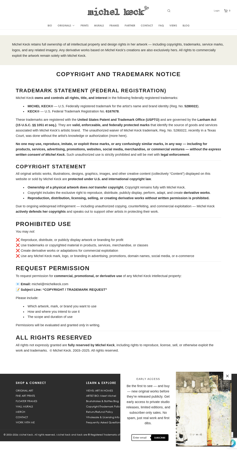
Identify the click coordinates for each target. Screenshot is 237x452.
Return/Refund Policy (99, 411)
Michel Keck (26, 434)
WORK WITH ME (25, 422)
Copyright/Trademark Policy (103, 406)
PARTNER (130, 25)
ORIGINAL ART (24, 390)
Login (217, 10)
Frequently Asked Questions (103, 422)
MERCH (20, 411)
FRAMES (114, 25)
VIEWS (173, 25)
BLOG (186, 25)
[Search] (189, 10)
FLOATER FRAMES (26, 401)
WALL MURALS (24, 406)
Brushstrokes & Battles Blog (102, 401)
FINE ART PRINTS (25, 395)
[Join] (159, 437)
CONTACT (147, 25)
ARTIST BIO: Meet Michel (101, 395)
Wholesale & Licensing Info (102, 417)
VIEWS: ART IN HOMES (99, 390)
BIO (50, 25)
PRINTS (85, 25)
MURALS (99, 25)
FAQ (161, 25)
